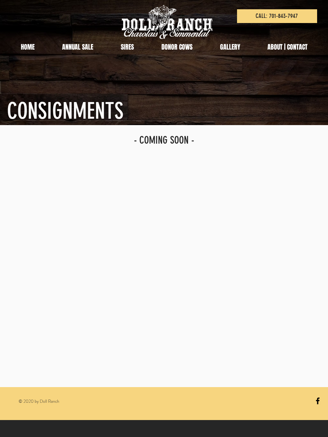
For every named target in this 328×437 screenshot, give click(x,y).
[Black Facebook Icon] (317, 400)
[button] (77, 47)
